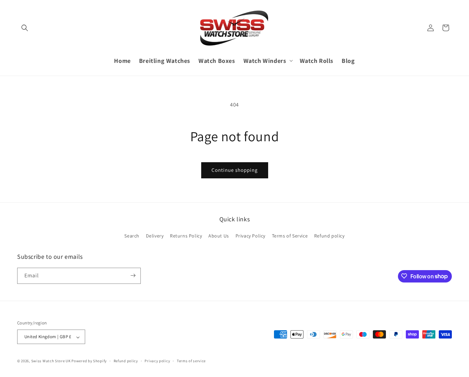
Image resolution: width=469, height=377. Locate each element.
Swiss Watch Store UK (51, 361)
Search (131, 236)
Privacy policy (157, 360)
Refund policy (329, 236)
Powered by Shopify (89, 361)
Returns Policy (186, 236)
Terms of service (191, 360)
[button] (24, 27)
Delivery (155, 236)
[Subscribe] (132, 275)
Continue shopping (234, 170)
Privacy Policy (250, 236)
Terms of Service (290, 236)
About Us (218, 236)
